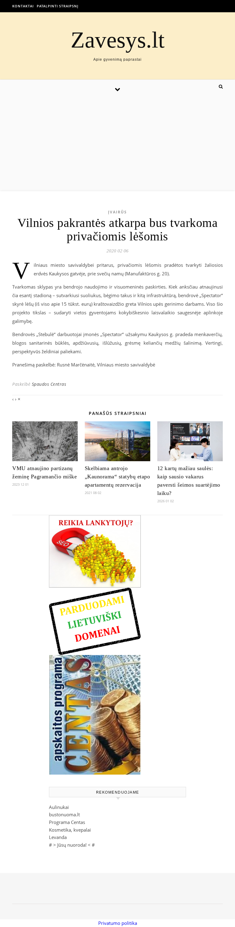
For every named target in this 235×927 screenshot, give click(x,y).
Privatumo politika (117, 923)
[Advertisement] (117, 144)
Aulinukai (59, 807)
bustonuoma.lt (64, 814)
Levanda (58, 837)
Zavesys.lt (118, 39)
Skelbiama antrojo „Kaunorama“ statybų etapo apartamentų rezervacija (117, 476)
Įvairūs (117, 212)
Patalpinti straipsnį (57, 6)
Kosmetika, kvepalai (70, 830)
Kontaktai (23, 6)
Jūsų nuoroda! (72, 845)
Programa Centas (67, 822)
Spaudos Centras (49, 384)
